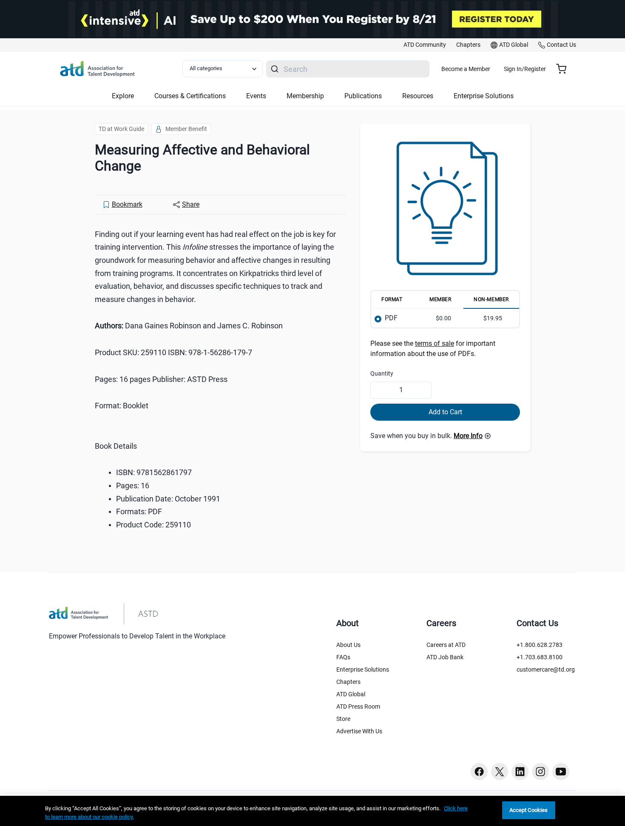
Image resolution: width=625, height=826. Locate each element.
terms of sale (434, 343)
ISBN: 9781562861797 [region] (154, 472)
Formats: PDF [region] (139, 511)
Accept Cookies (528, 810)
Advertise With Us (359, 731)
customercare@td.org (546, 669)
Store (343, 718)
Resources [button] (417, 96)
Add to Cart (445, 412)
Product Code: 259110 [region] (153, 524)
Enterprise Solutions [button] (484, 96)
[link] (424, 45)
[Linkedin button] (519, 771)
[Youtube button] (560, 771)
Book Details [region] (116, 445)
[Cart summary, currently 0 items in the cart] (564, 68)
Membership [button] (305, 96)
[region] (312, 811)
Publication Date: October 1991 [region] (168, 498)
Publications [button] (363, 96)
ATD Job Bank (444, 657)
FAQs (343, 657)
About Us (348, 644)
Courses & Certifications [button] (190, 96)
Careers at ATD (446, 644)
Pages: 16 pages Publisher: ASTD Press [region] (161, 379)
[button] (472, 436)
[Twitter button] (499, 771)
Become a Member (465, 69)
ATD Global (350, 694)
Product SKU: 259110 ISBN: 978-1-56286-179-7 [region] (173, 352)
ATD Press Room (358, 706)
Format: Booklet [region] (121, 405)
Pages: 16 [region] (132, 485)
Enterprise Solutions (362, 669)
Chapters (348, 681)
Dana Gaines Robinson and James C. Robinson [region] (189, 325)
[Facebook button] (479, 771)
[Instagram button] (540, 771)
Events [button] (256, 96)
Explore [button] (123, 96)
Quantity (381, 373)
